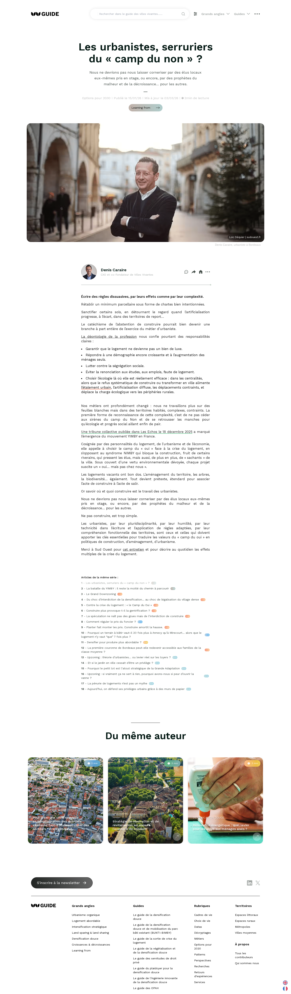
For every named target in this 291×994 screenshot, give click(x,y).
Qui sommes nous (247, 963)
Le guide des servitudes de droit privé (154, 960)
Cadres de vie (203, 914)
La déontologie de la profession (109, 337)
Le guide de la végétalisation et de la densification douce (154, 950)
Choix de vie (202, 920)
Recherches (201, 966)
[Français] (285, 988)
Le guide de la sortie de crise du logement (155, 940)
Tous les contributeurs (244, 955)
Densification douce (85, 938)
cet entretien (133, 549)
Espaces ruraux (245, 920)
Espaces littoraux (246, 914)
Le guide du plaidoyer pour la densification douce (153, 970)
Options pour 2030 (203, 946)
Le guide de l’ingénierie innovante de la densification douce (155, 980)
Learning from (81, 950)
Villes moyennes (245, 932)
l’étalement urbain (96, 387)
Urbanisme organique (86, 914)
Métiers (199, 938)
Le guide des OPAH (146, 988)
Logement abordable (86, 920)
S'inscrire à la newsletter (58, 883)
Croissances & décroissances (91, 944)
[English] (285, 982)
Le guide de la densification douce (151, 916)
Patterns (199, 954)
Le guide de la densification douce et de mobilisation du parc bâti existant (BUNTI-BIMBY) (155, 928)
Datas (198, 926)
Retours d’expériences (203, 974)
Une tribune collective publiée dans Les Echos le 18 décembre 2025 (136, 432)
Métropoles (242, 926)
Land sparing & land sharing (90, 932)
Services (199, 982)
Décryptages (202, 932)
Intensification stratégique (89, 926)
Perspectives (202, 960)
